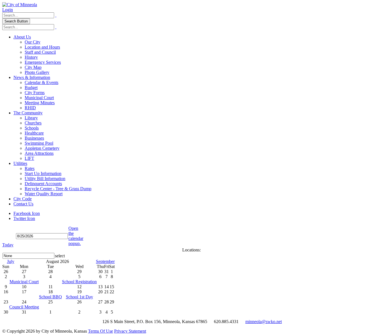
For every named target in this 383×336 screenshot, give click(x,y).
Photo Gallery (37, 72)
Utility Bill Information (45, 178)
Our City (32, 42)
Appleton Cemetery (42, 148)
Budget (31, 87)
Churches (33, 123)
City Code (22, 198)
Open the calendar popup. (75, 236)
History (31, 57)
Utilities (20, 163)
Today (7, 244)
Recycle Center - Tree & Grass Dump (58, 188)
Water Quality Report (44, 193)
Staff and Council (40, 52)
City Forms (35, 92)
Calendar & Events (41, 82)
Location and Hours (42, 47)
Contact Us (23, 203)
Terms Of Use (100, 331)
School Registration (79, 281)
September (105, 261)
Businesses (34, 138)
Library (31, 117)
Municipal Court (39, 97)
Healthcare (34, 133)
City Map (33, 67)
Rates (29, 168)
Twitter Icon (24, 218)
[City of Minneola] (19, 4)
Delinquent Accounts (43, 183)
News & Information (31, 77)
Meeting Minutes (40, 102)
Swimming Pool (39, 143)
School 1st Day (79, 296)
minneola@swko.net (263, 321)
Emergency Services (43, 62)
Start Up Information (43, 173)
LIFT (29, 158)
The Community (28, 112)
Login (7, 9)
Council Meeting (24, 307)
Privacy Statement (130, 331)
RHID (30, 107)
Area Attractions (39, 153)
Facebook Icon (26, 213)
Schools (32, 128)
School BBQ (50, 296)
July (10, 261)
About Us (22, 37)
